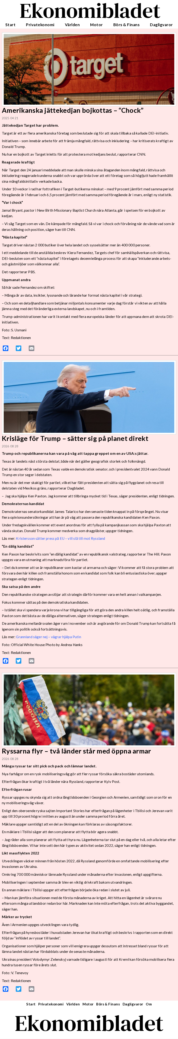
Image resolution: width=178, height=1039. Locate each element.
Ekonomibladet (89, 1023)
